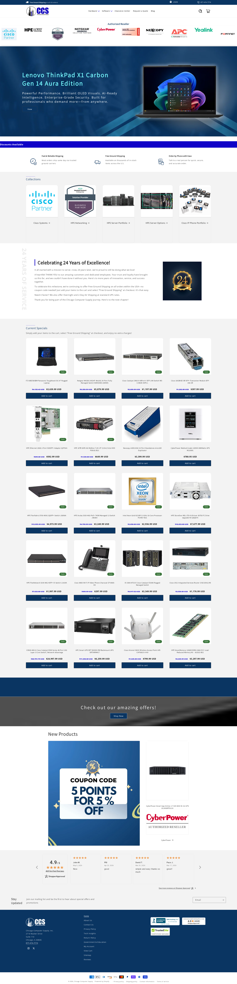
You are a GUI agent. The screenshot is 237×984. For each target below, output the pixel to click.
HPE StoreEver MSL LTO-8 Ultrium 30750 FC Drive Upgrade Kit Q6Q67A (190, 516)
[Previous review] (37, 867)
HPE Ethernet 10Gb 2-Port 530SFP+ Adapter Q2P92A (46, 448)
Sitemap (87, 955)
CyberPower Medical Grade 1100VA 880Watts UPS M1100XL (190, 449)
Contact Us (88, 925)
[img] (55, 867)
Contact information (147, 981)
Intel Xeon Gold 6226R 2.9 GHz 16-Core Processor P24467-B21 (142, 516)
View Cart (88, 951)
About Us (88, 920)
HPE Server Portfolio (117, 222)
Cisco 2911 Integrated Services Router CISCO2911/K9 (190, 583)
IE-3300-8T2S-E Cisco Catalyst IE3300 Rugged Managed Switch (142, 584)
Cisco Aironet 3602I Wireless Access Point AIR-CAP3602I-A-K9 (142, 651)
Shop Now (118, 716)
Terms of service (163, 981)
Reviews (87, 959)
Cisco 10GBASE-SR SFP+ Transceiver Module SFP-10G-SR (190, 382)
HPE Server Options (155, 222)
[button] (93, 11)
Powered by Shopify (102, 981)
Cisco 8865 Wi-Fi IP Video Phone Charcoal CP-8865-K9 (94, 584)
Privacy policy (119, 981)
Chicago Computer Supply (83, 981)
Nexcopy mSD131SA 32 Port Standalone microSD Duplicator (142, 449)
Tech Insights (90, 933)
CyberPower (166, 840)
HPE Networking (79, 222)
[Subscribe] (223, 900)
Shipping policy (131, 981)
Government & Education (95, 942)
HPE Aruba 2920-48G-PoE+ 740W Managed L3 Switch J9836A (94, 516)
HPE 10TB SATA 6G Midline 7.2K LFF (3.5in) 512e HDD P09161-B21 (94, 449)
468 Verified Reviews (55, 871)
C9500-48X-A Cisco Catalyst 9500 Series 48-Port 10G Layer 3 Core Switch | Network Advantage (46, 651)
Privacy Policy (90, 929)
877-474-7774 (32, 943)
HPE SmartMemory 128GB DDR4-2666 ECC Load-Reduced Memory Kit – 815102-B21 (190, 651)
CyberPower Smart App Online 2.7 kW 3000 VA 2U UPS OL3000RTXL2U (167, 807)
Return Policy (90, 937)
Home (86, 916)
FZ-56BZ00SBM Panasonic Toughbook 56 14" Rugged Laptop (47, 382)
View (30, 107)
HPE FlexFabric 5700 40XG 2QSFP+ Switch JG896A (46, 515)
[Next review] (200, 867)
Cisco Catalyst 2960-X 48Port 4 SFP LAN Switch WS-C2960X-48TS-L (142, 382)
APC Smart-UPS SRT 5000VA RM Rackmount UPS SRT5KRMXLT (95, 651)
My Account (89, 946)
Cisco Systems (41, 222)
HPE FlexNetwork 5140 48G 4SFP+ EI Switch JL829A (47, 583)
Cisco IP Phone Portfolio (194, 222)
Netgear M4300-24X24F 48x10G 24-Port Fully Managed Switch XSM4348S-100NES (94, 382)
